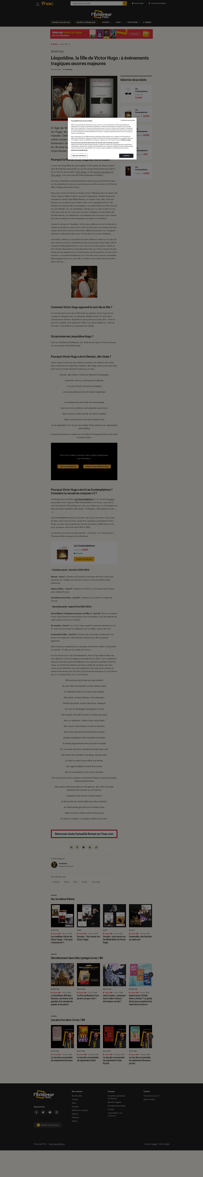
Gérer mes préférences (79, 155)
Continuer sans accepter (128, 120)
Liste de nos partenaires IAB (79, 150)
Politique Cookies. (125, 140)
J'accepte (126, 155)
